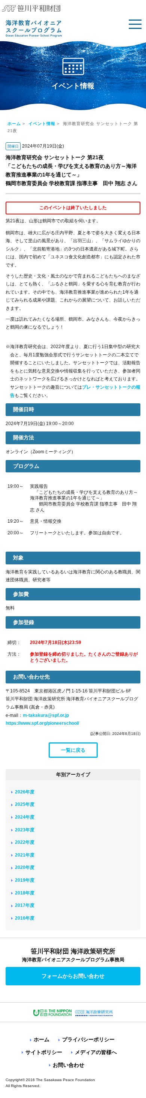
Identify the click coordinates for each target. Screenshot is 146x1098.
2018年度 (24, 893)
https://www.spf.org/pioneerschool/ (42, 723)
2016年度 (24, 918)
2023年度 (24, 830)
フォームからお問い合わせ (73, 976)
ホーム (14, 123)
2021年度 (24, 855)
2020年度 (24, 867)
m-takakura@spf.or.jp (46, 715)
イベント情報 (42, 123)
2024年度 (24, 817)
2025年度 (24, 804)
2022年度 (24, 842)
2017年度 (24, 905)
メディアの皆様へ (96, 1052)
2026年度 (24, 792)
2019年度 (24, 880)
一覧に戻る (73, 750)
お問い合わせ (68, 1065)
